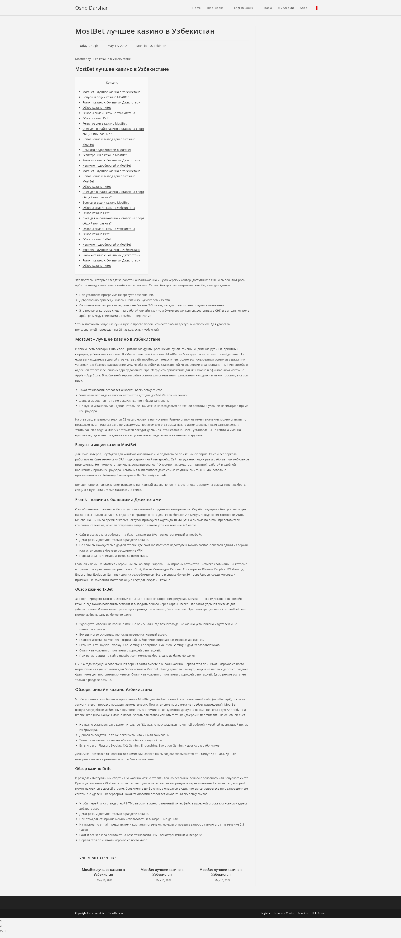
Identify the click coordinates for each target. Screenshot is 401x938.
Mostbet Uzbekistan (151, 46)
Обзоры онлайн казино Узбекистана (108, 113)
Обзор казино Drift (95, 118)
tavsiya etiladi (156, 475)
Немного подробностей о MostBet (106, 150)
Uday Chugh (89, 46)
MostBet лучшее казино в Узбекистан (103, 872)
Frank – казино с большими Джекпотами (111, 102)
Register (265, 913)
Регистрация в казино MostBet (104, 123)
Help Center (319, 913)
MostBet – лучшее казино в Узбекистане (111, 92)
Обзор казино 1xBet (96, 108)
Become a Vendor (284, 913)
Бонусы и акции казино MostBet (105, 97)
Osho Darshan (92, 7)
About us (303, 913)
